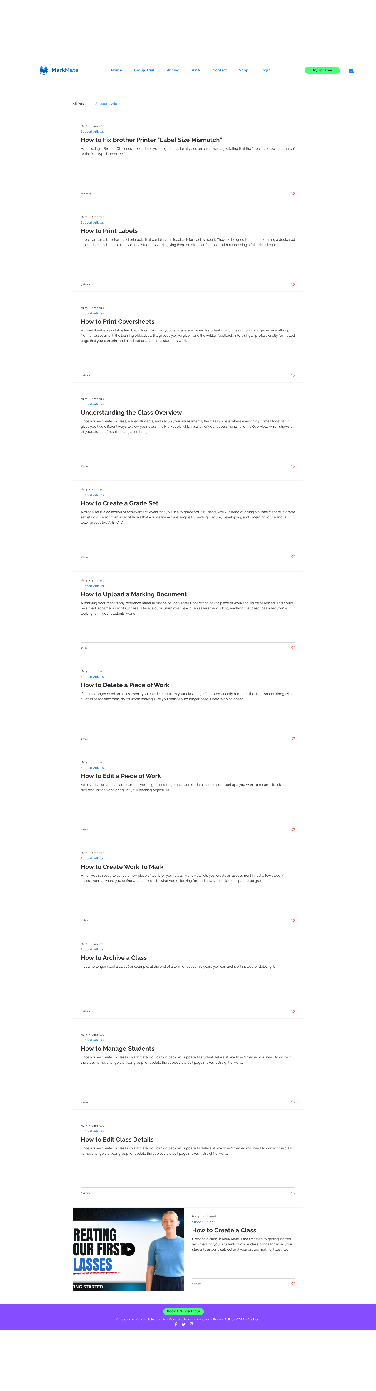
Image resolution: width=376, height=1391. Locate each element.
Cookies (253, 1319)
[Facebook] (175, 1324)
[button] (217, 70)
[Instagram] (191, 1324)
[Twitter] (183, 1324)
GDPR (240, 1319)
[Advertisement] (130, 30)
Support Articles (108, 104)
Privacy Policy (223, 1319)
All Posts (80, 104)
